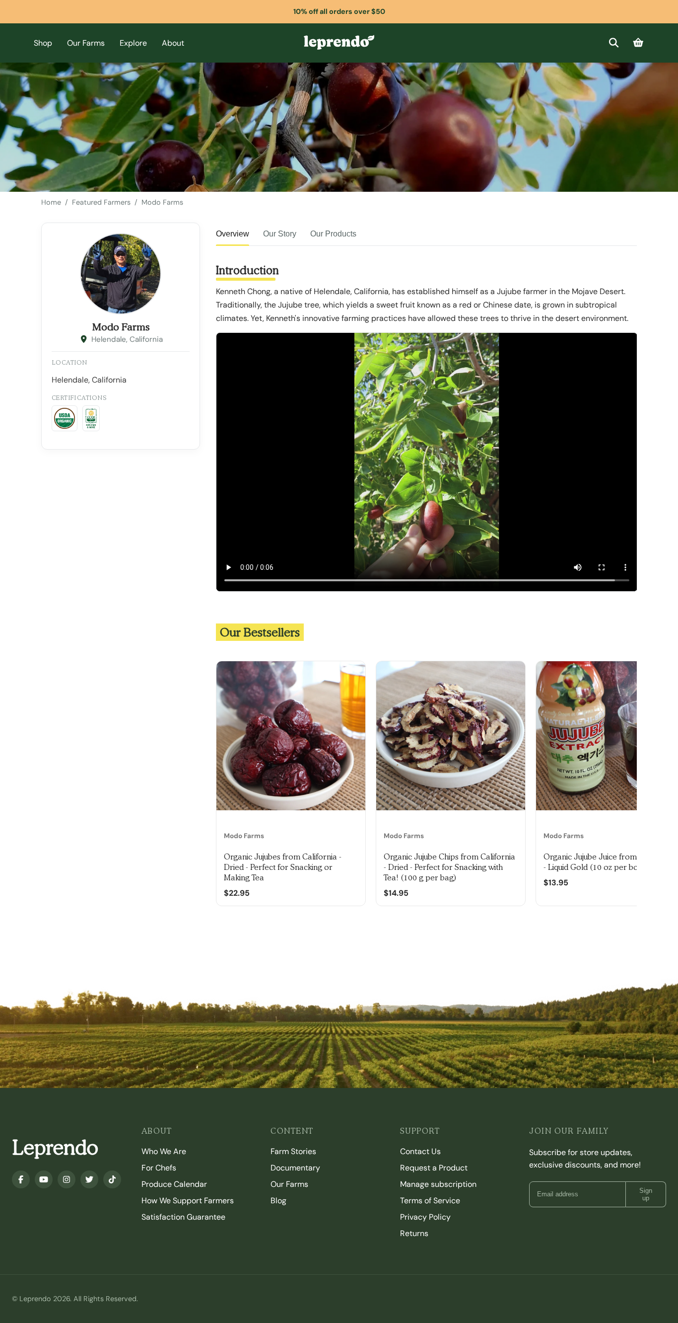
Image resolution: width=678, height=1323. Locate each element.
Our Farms (86, 43)
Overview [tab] (232, 234)
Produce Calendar (174, 1184)
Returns (414, 1233)
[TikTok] (112, 1179)
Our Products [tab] (333, 234)
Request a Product (434, 1168)
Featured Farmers (101, 202)
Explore (133, 43)
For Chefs (158, 1168)
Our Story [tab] (279, 234)
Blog (278, 1200)
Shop (43, 43)
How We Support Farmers (187, 1200)
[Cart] (638, 43)
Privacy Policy (425, 1217)
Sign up (645, 1194)
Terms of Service (430, 1200)
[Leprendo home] (339, 42)
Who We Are (163, 1151)
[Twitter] (89, 1179)
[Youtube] (44, 1179)
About (173, 43)
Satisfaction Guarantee (183, 1217)
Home (51, 202)
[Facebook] (21, 1179)
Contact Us (420, 1151)
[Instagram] (66, 1179)
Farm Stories (293, 1151)
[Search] (614, 43)
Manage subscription (438, 1184)
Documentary (295, 1168)
